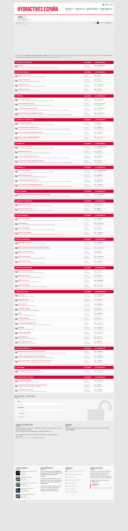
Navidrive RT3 (21, 294)
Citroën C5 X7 (20, 143)
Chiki (98, 75)
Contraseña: (21, 407)
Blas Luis (99, 180)
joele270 (99, 332)
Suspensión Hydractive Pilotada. (26, 103)
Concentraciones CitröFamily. (25, 389)
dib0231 (99, 304)
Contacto (79, 9)
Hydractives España (38, 9)
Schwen (99, 204)
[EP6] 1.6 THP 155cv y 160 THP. (25, 271)
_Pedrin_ (99, 184)
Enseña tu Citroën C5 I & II (24, 75)
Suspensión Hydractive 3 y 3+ (25, 175)
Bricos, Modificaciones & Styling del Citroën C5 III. (31, 161)
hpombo (99, 218)
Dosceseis (99, 84)
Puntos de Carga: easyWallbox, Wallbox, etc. (29, 137)
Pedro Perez (100, 103)
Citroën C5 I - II (21, 167)
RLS (98, 318)
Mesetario (100, 370)
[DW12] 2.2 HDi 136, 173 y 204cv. (26, 251)
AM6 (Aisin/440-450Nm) (24, 218)
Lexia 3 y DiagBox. (22, 191)
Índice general (20, 23)
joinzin (99, 127)
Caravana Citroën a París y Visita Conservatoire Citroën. (32, 385)
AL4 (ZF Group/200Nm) (24, 228)
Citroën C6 (20, 96)
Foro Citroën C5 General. (24, 170)
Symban (72, 429)
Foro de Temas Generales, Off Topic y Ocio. (29, 370)
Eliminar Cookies (70, 477)
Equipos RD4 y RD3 (22, 337)
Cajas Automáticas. (22, 215)
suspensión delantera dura (28, 494)
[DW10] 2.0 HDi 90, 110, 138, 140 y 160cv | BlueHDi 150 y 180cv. (33, 247)
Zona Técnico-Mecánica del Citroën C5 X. (28, 127)
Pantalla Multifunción (27, 477)
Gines (98, 385)
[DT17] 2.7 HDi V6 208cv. (24, 256)
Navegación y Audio (22, 291)
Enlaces (68, 9)
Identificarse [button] (92, 9)
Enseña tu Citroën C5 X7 (24, 80)
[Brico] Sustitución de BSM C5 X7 (29, 483)
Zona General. (21, 367)
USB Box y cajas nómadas (24, 332)
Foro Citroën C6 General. (24, 99)
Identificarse (19, 396)
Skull (98, 123)
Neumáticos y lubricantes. (24, 201)
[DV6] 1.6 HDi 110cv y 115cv (25, 242)
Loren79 (99, 360)
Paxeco (99, 275)
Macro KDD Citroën (71, 483)
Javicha (99, 389)
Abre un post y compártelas (66, 57)
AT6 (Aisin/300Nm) (22, 223)
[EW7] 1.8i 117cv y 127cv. (24, 275)
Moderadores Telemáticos (25, 437)
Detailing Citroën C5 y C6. (24, 348)
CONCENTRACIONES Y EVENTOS (25, 377)
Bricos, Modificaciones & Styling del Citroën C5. (30, 184)
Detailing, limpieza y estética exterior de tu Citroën (31, 351)
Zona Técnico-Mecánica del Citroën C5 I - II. (29, 180)
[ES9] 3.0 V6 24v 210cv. (23, 285)
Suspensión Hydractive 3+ (24, 151)
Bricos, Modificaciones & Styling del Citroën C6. (30, 113)
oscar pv (99, 156)
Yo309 (98, 89)
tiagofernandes (101, 170)
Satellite (99, 132)
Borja (98, 251)
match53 (99, 242)
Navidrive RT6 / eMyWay (24, 309)
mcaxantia (100, 113)
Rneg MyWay (21, 327)
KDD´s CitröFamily (70, 489)
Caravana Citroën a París (72, 486)
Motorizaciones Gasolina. (24, 267)
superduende (100, 65)
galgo (98, 151)
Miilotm (99, 175)
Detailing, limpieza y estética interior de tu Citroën (31, 356)
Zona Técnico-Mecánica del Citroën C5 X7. (28, 156)
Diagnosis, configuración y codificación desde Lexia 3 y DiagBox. (34, 194)
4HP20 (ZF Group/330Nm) (24, 232)
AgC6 (98, 309)
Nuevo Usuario (42, 437)
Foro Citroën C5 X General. (25, 123)
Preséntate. (21, 65)
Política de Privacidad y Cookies (74, 474)
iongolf (99, 261)
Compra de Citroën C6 (27, 488)
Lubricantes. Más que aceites (25, 209)
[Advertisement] (64, 40)
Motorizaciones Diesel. (23, 239)
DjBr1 (98, 209)
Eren (98, 80)
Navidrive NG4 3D (22, 304)
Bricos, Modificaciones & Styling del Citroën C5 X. (31, 132)
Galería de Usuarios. (23, 72)
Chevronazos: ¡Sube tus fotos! (74, 480)
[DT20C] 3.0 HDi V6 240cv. (24, 261)
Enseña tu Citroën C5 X (24, 89)
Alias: (19, 401)
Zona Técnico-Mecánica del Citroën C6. (28, 108)
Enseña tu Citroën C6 (23, 84)
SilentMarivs (100, 294)
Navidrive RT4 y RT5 (23, 299)
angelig (99, 327)
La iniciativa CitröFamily (71, 491)
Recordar (21, 413)
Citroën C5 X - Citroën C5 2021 (25, 119)
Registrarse (105, 9)
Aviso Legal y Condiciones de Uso (74, 471)
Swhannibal (100, 247)
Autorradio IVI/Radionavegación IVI (27, 323)
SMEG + (20, 313)
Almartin (99, 137)
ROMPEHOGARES (101, 146)
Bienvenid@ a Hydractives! (24, 62)
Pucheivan (100, 280)
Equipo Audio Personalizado (25, 341)
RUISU (99, 341)
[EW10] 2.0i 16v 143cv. (23, 280)
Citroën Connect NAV (23, 318)
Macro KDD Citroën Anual (24, 380)
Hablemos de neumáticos (24, 204)
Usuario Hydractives (35, 437)
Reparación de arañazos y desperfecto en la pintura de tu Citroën (35, 360)
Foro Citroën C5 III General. (25, 146)
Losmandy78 (100, 194)
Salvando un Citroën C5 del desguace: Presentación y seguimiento (37, 471)
